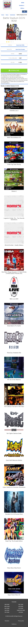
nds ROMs (7, 608)
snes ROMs (7, 606)
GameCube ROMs (20, 45)
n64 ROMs (7, 610)
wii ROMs (21, 612)
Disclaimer (7, 620)
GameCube (12, 14)
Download (14, 70)
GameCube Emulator (20, 49)
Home (2, 14)
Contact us (14, 624)
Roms (7, 14)
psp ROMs (7, 612)
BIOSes (22, 8)
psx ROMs (20, 608)
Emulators (21, 5)
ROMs (22, 2)
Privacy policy (21, 620)
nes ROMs (20, 606)
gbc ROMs (20, 604)
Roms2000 (11, 616)
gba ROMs (7, 604)
